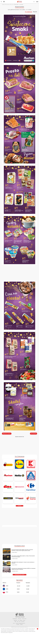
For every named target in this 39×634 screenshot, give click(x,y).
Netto (15, 621)
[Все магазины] (31, 498)
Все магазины (33, 433)
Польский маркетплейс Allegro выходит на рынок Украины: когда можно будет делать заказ (22, 550)
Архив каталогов (19, 436)
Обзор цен (19, 618)
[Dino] (8, 487)
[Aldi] (31, 475)
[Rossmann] (19, 487)
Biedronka (15, 620)
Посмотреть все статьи (19, 574)
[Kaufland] (31, 464)
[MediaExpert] (8, 498)
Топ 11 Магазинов (19, 456)
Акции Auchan (19, 6)
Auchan (12, 4)
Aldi (17, 621)
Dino (19, 621)
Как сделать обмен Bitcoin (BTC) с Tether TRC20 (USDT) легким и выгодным (23, 556)
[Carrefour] (31, 487)
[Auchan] (8, 475)
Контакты (18, 624)
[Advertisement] (19, 446)
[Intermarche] (19, 498)
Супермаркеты (15, 618)
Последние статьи (19, 545)
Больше (19, 505)
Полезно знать (24, 618)
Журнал (35, 11)
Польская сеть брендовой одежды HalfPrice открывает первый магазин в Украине (23, 569)
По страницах (28, 11)
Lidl (18, 620)
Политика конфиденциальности (20, 623)
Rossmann (22, 621)
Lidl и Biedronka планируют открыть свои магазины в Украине (23, 563)
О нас (14, 623)
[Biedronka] (8, 464)
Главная (3, 4)
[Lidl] (19, 464)
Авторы (21, 624)
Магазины (7, 4)
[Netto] (19, 475)
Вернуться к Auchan (7, 433)
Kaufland (21, 620)
